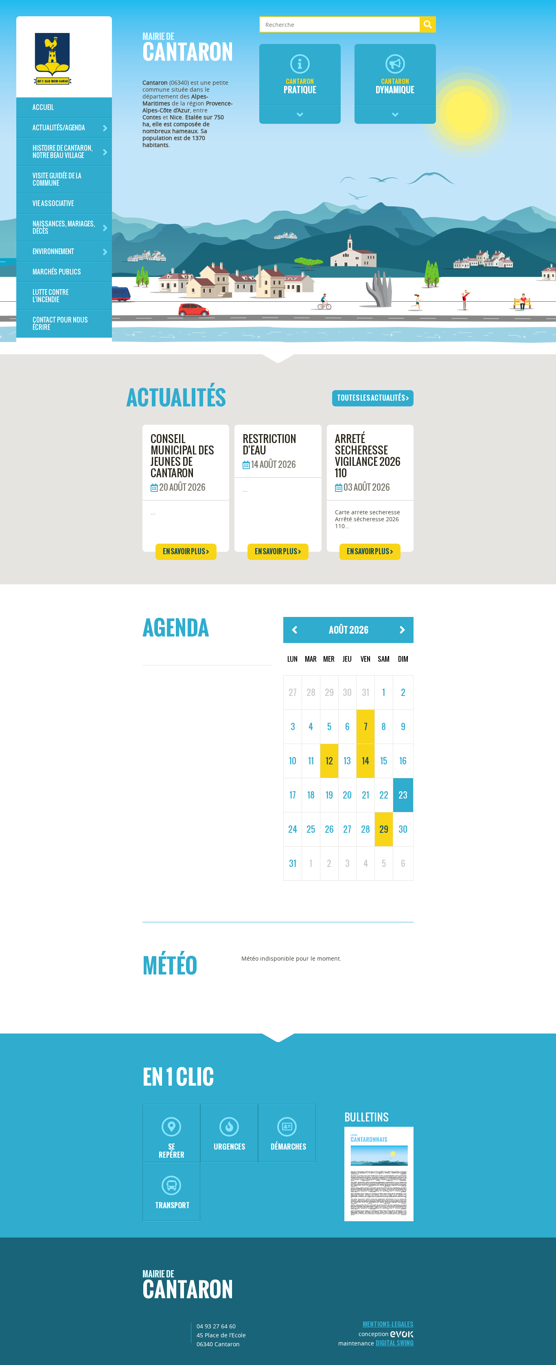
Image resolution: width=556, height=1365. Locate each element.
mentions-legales (388, 1324)
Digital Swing (395, 1342)
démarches (288, 1146)
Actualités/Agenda (59, 127)
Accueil (43, 107)
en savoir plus (184, 551)
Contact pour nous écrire (60, 323)
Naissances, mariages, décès (64, 227)
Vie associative (53, 203)
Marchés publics (57, 272)
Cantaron (187, 49)
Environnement (53, 251)
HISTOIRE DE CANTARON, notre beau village (62, 151)
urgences (229, 1146)
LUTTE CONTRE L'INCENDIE (50, 295)
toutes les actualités (371, 398)
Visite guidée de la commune (57, 179)
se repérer (171, 1150)
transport (172, 1205)
